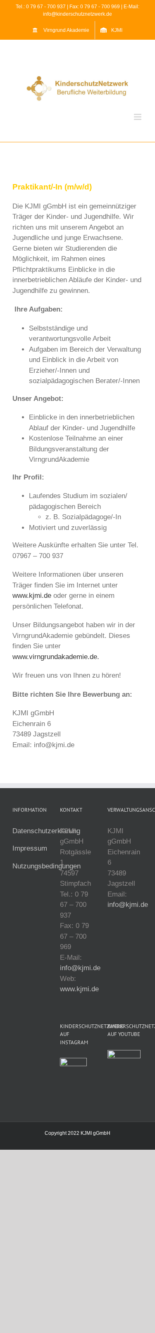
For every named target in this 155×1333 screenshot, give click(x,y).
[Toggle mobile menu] (138, 117)
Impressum (29, 848)
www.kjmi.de (31, 595)
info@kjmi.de (80, 968)
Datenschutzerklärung (46, 831)
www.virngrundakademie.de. (55, 657)
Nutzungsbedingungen (46, 866)
